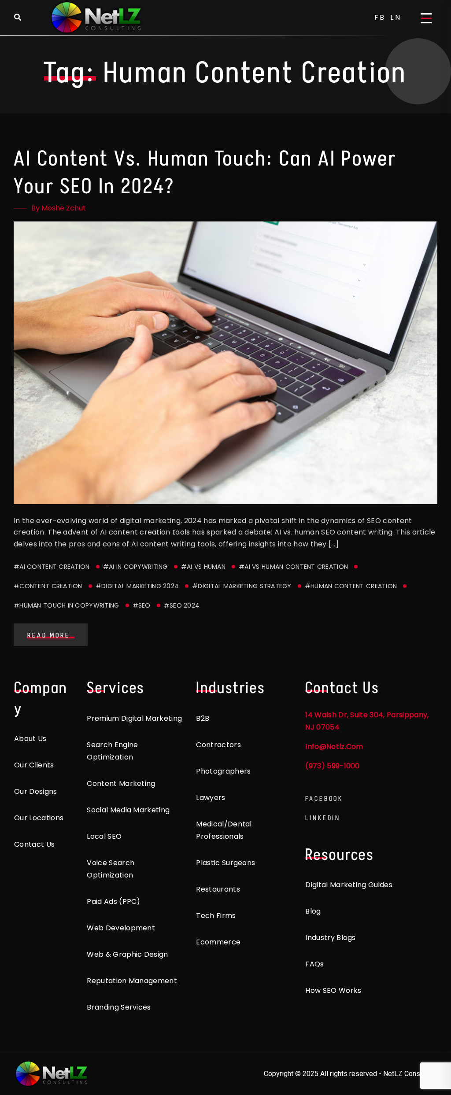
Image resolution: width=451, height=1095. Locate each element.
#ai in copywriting (135, 566)
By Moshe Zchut (58, 208)
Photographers (223, 771)
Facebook (324, 798)
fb (380, 17)
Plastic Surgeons (225, 863)
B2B (202, 718)
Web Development (121, 928)
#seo (142, 605)
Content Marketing (121, 783)
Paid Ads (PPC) (113, 901)
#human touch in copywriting (66, 605)
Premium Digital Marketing (134, 718)
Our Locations (38, 818)
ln (396, 17)
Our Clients (34, 765)
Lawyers (210, 798)
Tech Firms (216, 916)
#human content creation (351, 586)
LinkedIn (322, 818)
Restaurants (218, 889)
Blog (313, 911)
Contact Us (34, 844)
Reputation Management (132, 981)
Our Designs (35, 791)
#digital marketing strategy (242, 586)
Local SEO (104, 836)
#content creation (48, 586)
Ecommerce (218, 942)
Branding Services (119, 1007)
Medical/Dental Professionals (223, 830)
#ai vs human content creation (293, 566)
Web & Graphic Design (127, 954)
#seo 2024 (182, 605)
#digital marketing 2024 (137, 586)
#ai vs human (203, 566)
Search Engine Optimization (112, 751)
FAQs (314, 964)
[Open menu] (426, 17)
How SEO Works (333, 990)
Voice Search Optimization (110, 869)
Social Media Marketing (128, 810)
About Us (30, 739)
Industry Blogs (330, 938)
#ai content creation (52, 566)
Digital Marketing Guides (348, 885)
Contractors (218, 745)
